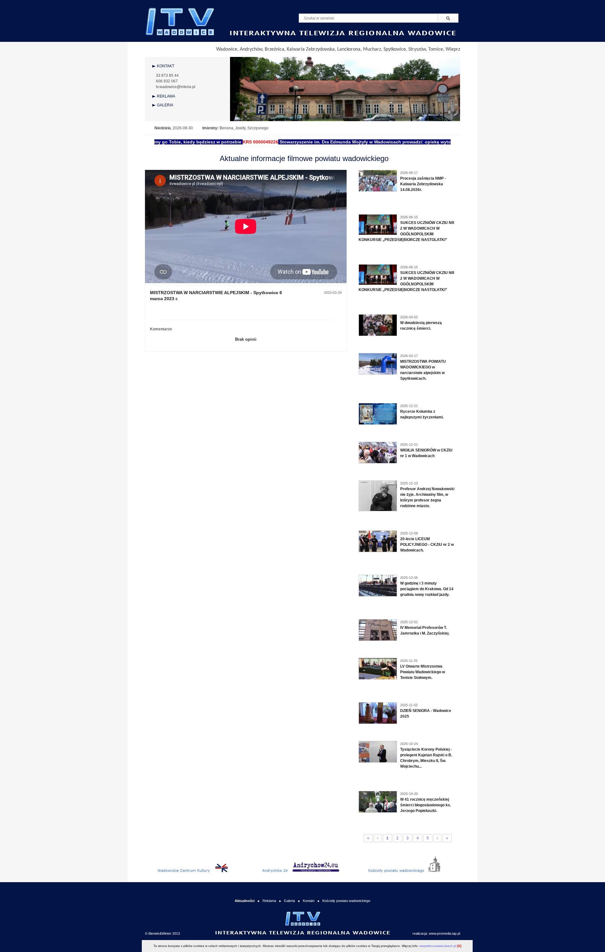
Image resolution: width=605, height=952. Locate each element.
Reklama (269, 901)
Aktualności (245, 901)
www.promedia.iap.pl (444, 933)
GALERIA (165, 105)
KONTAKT (165, 66)
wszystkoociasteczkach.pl (437, 946)
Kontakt (308, 901)
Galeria (289, 901)
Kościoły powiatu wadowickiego (346, 901)
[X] (459, 946)
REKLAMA (166, 96)
